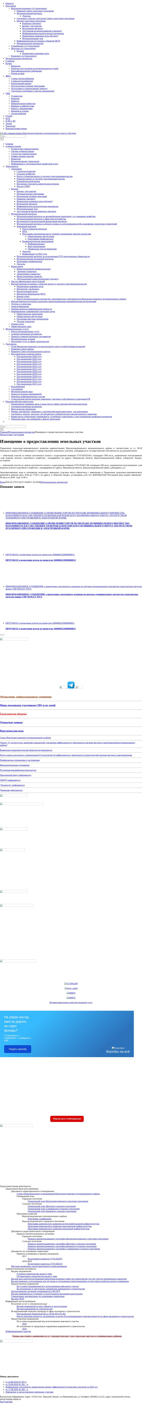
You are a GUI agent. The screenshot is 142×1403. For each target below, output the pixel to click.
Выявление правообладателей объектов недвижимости (26, 750)
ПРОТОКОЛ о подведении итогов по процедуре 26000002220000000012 (40, 554)
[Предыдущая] (1, 634)
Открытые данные (11, 722)
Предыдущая (6, 434)
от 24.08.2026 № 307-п (16, 1382)
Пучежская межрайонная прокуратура (18, 770)
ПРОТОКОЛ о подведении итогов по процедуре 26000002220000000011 (40, 623)
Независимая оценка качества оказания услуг (71, 1002)
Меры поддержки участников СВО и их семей (27, 705)
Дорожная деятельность (11, 790)
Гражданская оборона (13, 713)
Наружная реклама (12, 730)
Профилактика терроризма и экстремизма (20, 760)
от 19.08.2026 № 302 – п (17, 1384)
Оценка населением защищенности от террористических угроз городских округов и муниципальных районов (67, 1336)
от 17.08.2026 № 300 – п (17, 1389)
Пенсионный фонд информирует (15, 775)
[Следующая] (3, 634)
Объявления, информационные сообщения (26, 696)
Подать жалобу (18, 1049)
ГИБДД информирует (10, 780)
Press (2, 482)
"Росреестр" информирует (12, 785)
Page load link (6, 1401)
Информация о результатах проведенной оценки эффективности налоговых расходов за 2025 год (52, 1387)
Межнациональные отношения (14, 765)
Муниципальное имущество (53, 482)
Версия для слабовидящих (67, 1118)
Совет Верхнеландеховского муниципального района (25, 737)
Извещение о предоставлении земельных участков (29, 1392)
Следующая (18, 434)
